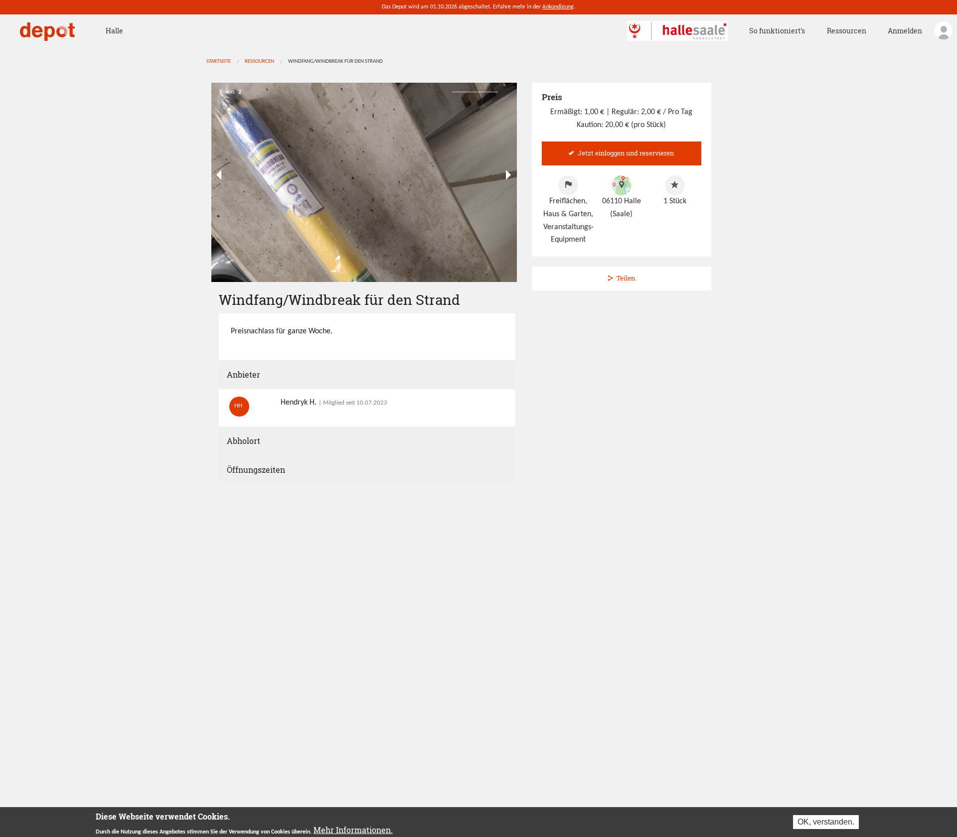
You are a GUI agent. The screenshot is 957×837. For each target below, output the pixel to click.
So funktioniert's (777, 30)
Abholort (243, 440)
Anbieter (243, 374)
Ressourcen (846, 30)
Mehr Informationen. (353, 830)
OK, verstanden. (826, 822)
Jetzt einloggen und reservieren (626, 152)
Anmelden (905, 30)
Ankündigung (558, 7)
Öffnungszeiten (256, 469)
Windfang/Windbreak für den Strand (335, 61)
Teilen (626, 278)
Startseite (218, 61)
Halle (114, 30)
